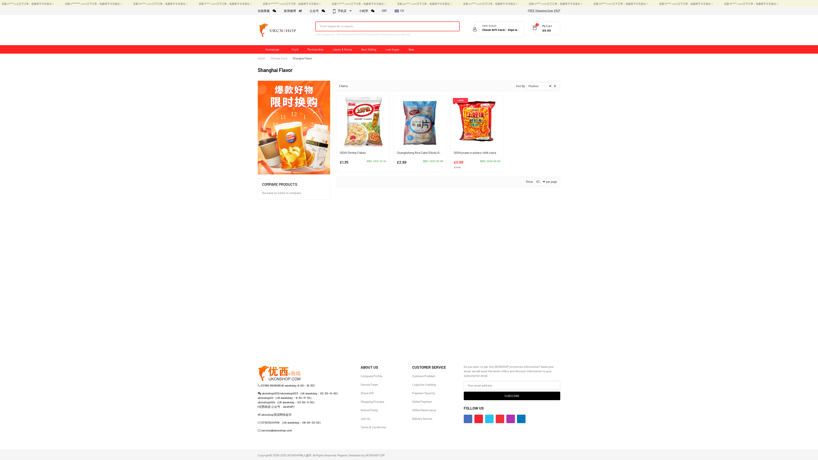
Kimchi (371, 34)
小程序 (365, 11)
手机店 (343, 11)
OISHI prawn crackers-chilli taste (475, 152)
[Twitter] (489, 419)
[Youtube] (478, 419)
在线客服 (265, 11)
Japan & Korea (342, 49)
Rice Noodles (344, 34)
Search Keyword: (325, 34)
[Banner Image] (294, 127)
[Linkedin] (521, 419)
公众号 (316, 11)
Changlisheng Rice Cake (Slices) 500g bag (424, 152)
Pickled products (391, 34)
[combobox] (382, 26)
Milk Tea (405, 34)
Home (261, 58)
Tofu (363, 34)
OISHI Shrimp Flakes (353, 152)
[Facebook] (468, 419)
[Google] (500, 419)
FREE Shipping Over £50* (544, 10)
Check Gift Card (493, 30)
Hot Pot (357, 34)
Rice (378, 34)
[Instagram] (510, 419)
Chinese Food (279, 58)
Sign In (512, 30)
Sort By (520, 86)
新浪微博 (291, 11)
